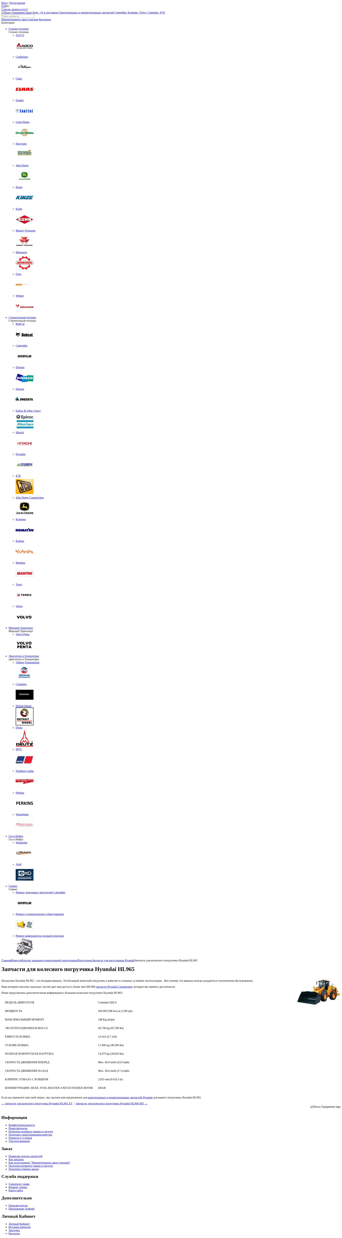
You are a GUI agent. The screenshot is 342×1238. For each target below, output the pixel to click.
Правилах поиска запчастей (25, 1156)
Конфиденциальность (22, 1125)
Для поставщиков (19, 1141)
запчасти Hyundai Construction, (114, 986)
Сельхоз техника (19, 28)
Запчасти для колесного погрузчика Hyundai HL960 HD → (111, 1103)
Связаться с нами (19, 1183)
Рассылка (14, 1233)
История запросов (19, 1227)
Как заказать (16, 1159)
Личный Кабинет (19, 1223)
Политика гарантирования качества (30, 1134)
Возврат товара (18, 1187)
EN (3, 6)
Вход (4, 2)
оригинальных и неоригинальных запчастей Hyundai (120, 1097)
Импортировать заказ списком (19, 19)
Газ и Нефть (16, 836)
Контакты (45, 19)
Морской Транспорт (21, 627)
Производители (18, 1205)
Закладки (14, 1230)
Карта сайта (16, 1190)
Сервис (13, 886)
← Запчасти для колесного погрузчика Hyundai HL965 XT (36, 1103)
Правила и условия (20, 1137)
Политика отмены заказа (24, 1169)
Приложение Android (21, 1208)
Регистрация (17, 2)
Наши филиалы (18, 1128)
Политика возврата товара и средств (31, 1131)
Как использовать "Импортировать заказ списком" (39, 1162)
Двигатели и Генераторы (24, 656)
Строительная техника (22, 317)
